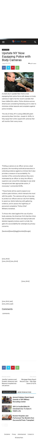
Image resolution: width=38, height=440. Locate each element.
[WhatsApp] (17, 68)
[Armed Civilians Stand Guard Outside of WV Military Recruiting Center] (7, 399)
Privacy (14, 434)
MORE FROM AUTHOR (24, 392)
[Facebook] (4, 68)
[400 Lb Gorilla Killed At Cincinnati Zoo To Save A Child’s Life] (7, 408)
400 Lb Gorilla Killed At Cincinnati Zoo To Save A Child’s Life (22, 409)
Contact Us (31, 434)
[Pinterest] (13, 68)
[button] (3, 42)
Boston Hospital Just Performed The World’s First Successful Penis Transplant (23, 418)
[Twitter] (8, 68)
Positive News (6, 49)
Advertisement (22, 434)
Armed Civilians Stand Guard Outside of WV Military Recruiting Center (23, 399)
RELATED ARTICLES (9, 392)
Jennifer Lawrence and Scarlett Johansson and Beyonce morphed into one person (9, 382)
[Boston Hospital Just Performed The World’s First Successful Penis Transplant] (7, 417)
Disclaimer (7, 434)
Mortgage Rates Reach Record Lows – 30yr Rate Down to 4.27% (28, 381)
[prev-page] (3, 425)
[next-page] (6, 425)
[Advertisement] (19, 20)
